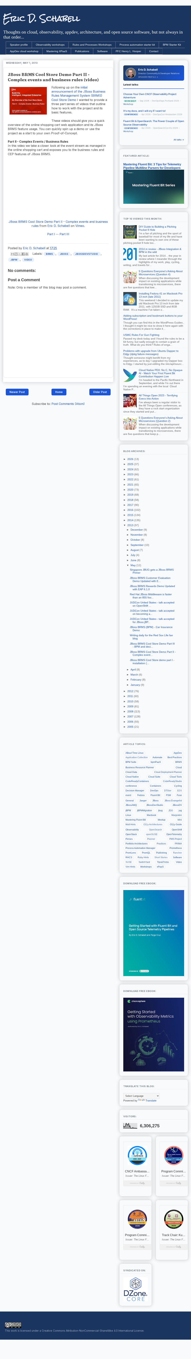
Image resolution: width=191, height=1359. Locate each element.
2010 (130, 701)
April (134, 669)
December (137, 529)
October (136, 539)
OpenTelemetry (174, 834)
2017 (130, 504)
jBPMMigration (144, 810)
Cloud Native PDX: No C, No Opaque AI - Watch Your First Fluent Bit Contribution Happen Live (160, 373)
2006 (130, 721)
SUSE (129, 862)
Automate (157, 757)
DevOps (154, 790)
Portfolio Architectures (137, 843)
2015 (130, 514)
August (135, 549)
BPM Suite (131, 762)
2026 (130, 459)
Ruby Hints (143, 857)
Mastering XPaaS (56, 51)
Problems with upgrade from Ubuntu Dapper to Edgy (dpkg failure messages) (151, 352)
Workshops (146, 866)
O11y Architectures (152, 824)
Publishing (161, 852)
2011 (130, 696)
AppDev (178, 753)
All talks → (179, 139)
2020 (130, 489)
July (133, 555)
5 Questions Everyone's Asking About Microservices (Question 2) (161, 419)
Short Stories (160, 857)
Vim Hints (130, 866)
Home (59, 392)
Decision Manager (135, 790)
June (134, 560)
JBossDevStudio (86, 254)
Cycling (178, 786)
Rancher (177, 852)
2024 (130, 469)
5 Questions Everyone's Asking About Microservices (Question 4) (161, 273)
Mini (180, 820)
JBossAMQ (131, 805)
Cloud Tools (176, 777)
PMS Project (175, 839)
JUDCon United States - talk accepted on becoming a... (152, 612)
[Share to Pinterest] (27, 254)
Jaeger (143, 800)
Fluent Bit (155, 795)
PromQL (146, 852)
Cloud (179, 767)
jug (180, 810)
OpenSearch (155, 829)
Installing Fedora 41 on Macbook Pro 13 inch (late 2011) (160, 295)
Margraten (176, 815)
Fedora (141, 795)
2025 (130, 464)
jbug (160, 810)
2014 (130, 520)
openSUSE (151, 834)
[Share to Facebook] (23, 254)
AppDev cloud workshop (24, 51)
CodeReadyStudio (172, 781)
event (128, 795)
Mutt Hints (131, 824)
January (136, 684)
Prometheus (176, 848)
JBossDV (177, 805)
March (135, 674)
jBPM (13, 259)
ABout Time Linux (134, 753)
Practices (161, 843)
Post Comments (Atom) (68, 404)
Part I (51, 234)
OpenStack (131, 834)
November (137, 534)
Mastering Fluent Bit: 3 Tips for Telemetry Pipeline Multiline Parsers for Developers (152, 166)
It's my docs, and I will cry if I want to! (144, 110)
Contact (153, 51)
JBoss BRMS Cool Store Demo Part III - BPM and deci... (152, 645)
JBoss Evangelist (173, 800)
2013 (130, 525)
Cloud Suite (154, 777)
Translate (150, 1100)
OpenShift (177, 829)
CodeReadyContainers (137, 781)
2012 (130, 691)
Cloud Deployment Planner (168, 772)
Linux (128, 815)
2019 (130, 494)
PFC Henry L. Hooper (128, 51)
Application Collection (137, 757)
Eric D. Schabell (41, 18)
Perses (129, 839)
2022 (130, 479)
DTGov (167, 790)
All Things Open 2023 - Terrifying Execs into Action (158, 397)
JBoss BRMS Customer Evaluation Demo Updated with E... (150, 579)
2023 (130, 474)
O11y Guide (176, 824)
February (136, 679)
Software (102, 51)
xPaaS (160, 866)
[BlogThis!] (16, 254)
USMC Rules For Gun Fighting (141, 334)
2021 (130, 484)
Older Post (100, 392)
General (130, 800)
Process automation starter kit (137, 44)
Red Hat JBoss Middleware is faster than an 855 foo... (151, 596)
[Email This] (12, 254)
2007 (130, 716)
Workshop (128, 104)
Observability (132, 829)
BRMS (49, 254)
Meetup (161, 820)
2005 (130, 726)
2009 (130, 706)
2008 (130, 711)
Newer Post (17, 392)
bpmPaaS (156, 762)
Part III (64, 234)
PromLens (131, 852)
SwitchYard (144, 862)
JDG (170, 810)
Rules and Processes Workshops (92, 44)
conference (131, 786)
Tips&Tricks (163, 862)
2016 (130, 509)
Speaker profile (19, 44)
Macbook (151, 815)
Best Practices (174, 757)
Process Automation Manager (140, 848)
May (133, 565)
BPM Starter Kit (172, 44)
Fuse (179, 795)
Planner (151, 839)
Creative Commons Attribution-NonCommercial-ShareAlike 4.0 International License (93, 1330)
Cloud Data (131, 772)
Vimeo (79, 226)
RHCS (129, 857)
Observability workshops (50, 44)
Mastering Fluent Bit (136, 820)
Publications (82, 51)
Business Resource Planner (140, 767)
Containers (155, 786)
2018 (130, 499)
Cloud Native (132, 777)
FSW (168, 795)
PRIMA (178, 843)
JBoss (64, 254)
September (137, 544)
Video (28, 259)
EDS (179, 790)
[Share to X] (19, 254)
